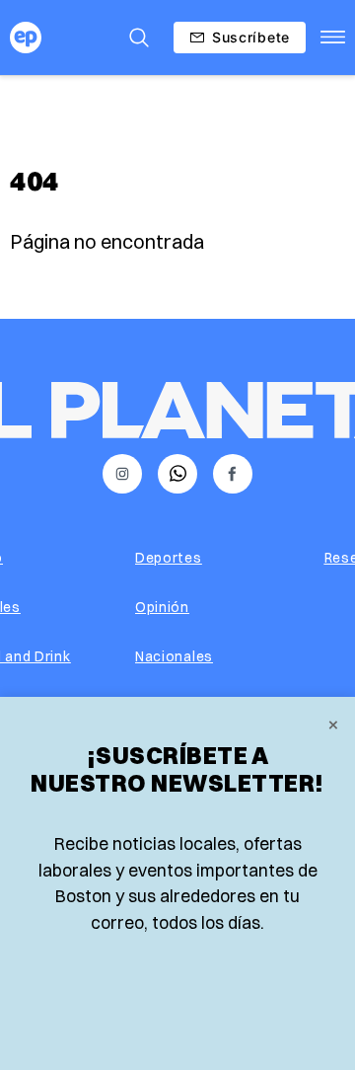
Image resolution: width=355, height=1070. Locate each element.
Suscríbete (251, 37)
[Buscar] (139, 37)
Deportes (168, 558)
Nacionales (174, 656)
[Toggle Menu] (332, 37)
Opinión (162, 607)
